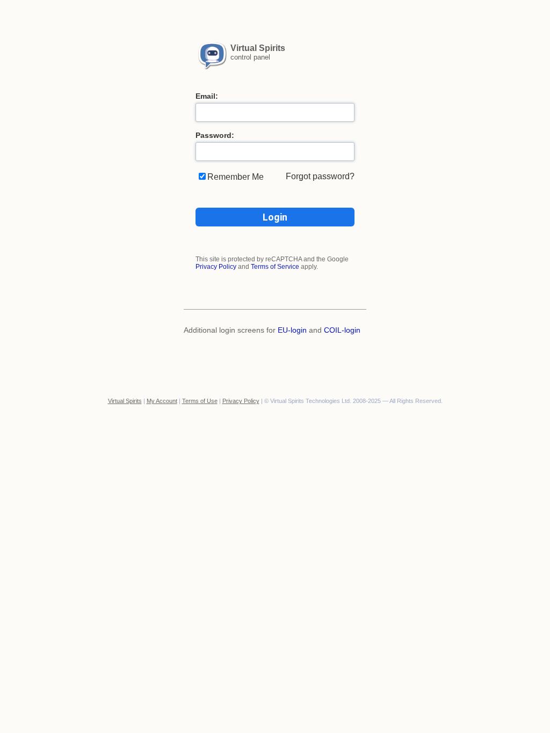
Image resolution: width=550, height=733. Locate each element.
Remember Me (235, 176)
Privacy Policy (216, 266)
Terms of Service (275, 266)
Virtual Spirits (125, 401)
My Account (162, 401)
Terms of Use (200, 401)
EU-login (292, 330)
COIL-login (342, 330)
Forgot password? (320, 176)
